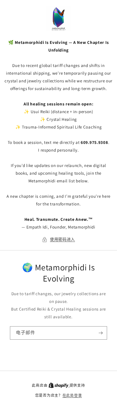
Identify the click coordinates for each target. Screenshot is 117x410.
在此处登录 (72, 395)
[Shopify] (59, 385)
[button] (58, 239)
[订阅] (100, 333)
